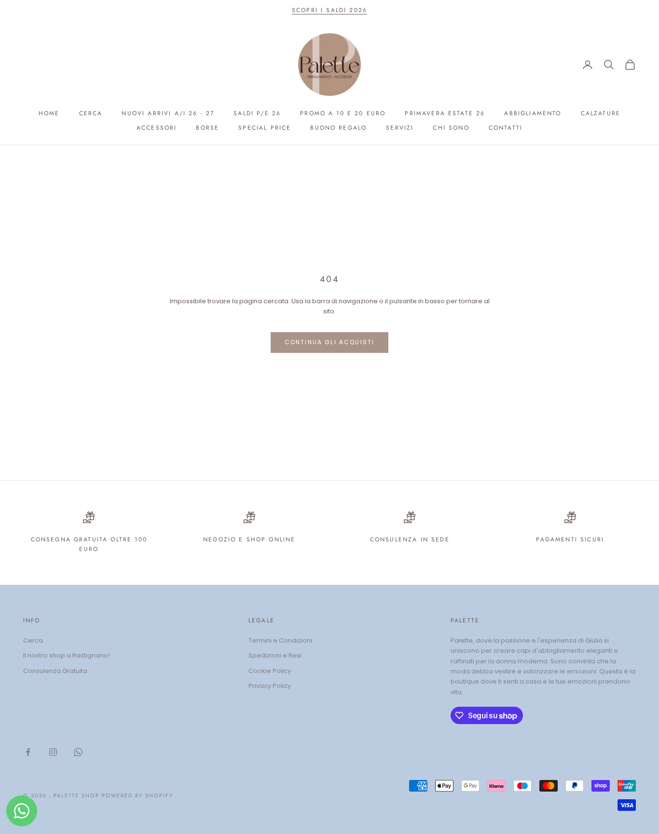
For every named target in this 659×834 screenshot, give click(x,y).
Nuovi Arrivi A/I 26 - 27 (168, 113)
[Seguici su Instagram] (53, 752)
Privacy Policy (269, 685)
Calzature (600, 113)
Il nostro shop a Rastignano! (66, 655)
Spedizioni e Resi (275, 655)
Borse (207, 127)
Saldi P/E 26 (257, 113)
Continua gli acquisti (329, 342)
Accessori (157, 127)
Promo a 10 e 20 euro (342, 113)
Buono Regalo (338, 127)
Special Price (264, 127)
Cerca (91, 113)
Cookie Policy (269, 670)
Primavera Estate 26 (445, 113)
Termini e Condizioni (280, 640)
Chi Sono (451, 127)
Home (49, 113)
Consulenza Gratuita (55, 670)
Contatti (505, 127)
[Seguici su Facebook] (28, 752)
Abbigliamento (532, 113)
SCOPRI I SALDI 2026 (329, 10)
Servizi (399, 127)
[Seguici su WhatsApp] (78, 752)
